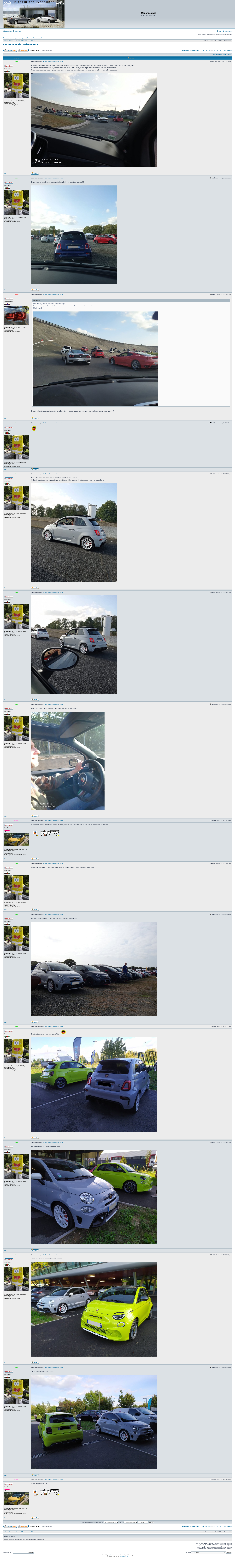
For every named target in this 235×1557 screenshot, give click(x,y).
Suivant (229, 50)
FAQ (219, 31)
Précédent (196, 50)
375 (215, 50)
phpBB (111, 1555)
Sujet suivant (227, 54)
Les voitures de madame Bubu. (21, 44)
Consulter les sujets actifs (34, 38)
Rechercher (228, 31)
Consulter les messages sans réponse (14, 38)
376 (218, 50)
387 (225, 50)
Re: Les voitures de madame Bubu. (53, 61)
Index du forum (8, 40)
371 (203, 50)
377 (221, 50)
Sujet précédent (217, 54)
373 (209, 50)
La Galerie (32, 40)
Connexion (8, 31)
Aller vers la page (187, 50)
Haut (5, 173)
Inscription (17, 31)
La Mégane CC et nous (20, 40)
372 (206, 50)
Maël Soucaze (124, 1556)
